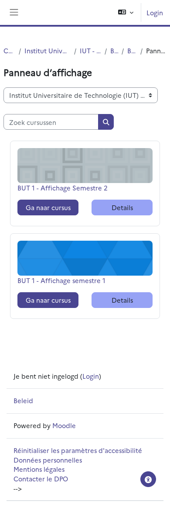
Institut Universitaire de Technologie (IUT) (47, 50)
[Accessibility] (148, 479)
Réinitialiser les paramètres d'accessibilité (78, 450)
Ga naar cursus (48, 207)
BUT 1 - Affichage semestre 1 (61, 280)
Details (122, 207)
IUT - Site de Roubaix (90, 50)
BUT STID (114, 50)
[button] (125, 12)
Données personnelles (48, 459)
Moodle (64, 425)
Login (154, 12)
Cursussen (9, 50)
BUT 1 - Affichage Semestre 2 (62, 187)
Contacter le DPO (41, 478)
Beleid (23, 400)
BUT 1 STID (132, 50)
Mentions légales (39, 469)
